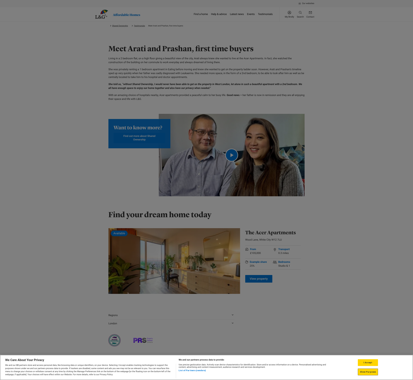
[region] (206, 367)
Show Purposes (368, 371)
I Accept (367, 362)
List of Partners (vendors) (192, 370)
